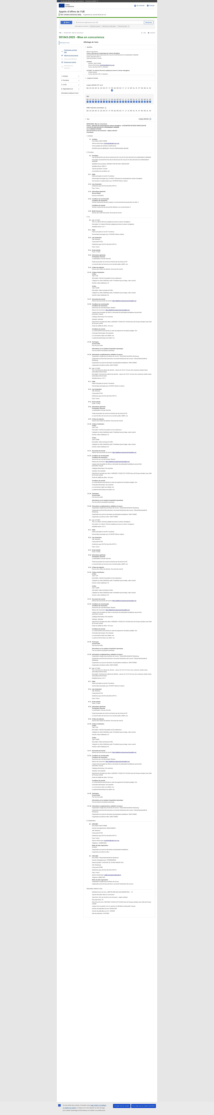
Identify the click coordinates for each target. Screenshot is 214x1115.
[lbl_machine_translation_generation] (105, 108)
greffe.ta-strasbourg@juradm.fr (112, 875)
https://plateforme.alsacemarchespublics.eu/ (124, 300)
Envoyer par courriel (70, 62)
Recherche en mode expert (109, 26)
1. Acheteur (64, 76)
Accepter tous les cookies (121, 1106)
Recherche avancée (95, 26)
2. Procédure (65, 80)
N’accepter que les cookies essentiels (143, 1106)
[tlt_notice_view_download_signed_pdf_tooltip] (112, 90)
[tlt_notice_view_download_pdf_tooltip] (87, 102)
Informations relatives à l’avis (69, 93)
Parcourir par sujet (122, 26)
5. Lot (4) (63, 84)
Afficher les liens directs (71, 55)
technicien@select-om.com (107, 65)
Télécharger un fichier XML (70, 51)
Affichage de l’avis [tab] (64, 42)
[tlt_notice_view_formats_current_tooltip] (150, 119)
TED (60, 32)
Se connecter (140, 5)
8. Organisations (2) (67, 89)
